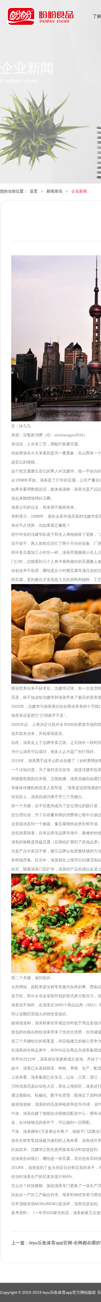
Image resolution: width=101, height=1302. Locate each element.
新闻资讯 (54, 191)
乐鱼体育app (40, 20)
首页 (34, 191)
